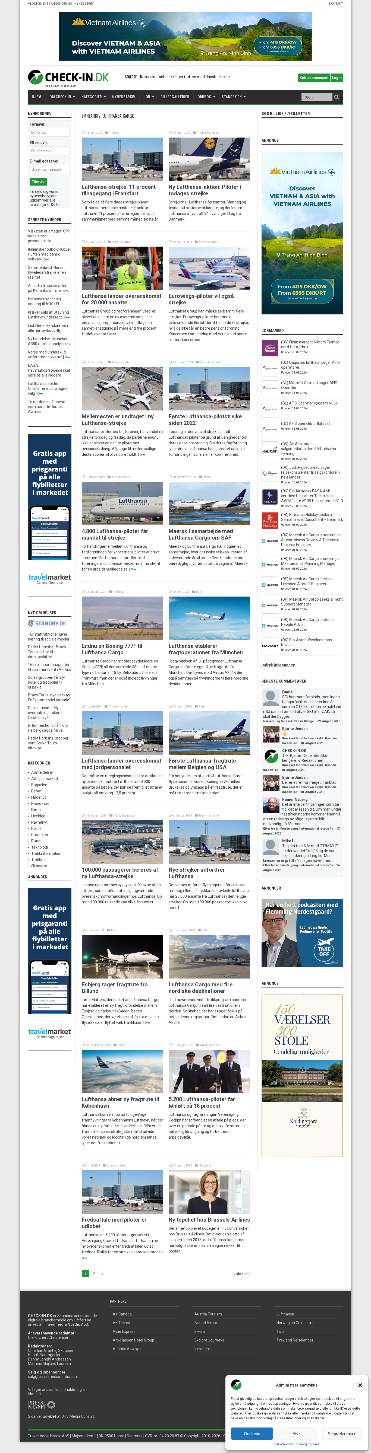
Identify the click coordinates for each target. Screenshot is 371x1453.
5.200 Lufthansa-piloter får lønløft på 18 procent (202, 1102)
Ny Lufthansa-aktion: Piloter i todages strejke (205, 190)
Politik (36, 828)
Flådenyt (118, 591)
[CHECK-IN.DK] (68, 83)
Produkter (39, 835)
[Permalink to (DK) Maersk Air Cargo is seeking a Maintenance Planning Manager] (270, 571)
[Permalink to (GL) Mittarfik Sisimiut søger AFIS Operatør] (270, 396)
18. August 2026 (311, 743)
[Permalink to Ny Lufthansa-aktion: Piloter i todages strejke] (209, 179)
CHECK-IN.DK (294, 750)
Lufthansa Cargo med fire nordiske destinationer (200, 987)
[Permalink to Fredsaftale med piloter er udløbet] (122, 1212)
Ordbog (204, 97)
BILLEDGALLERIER (175, 97)
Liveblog (38, 816)
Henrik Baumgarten (44, 1355)
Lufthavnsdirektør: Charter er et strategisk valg (48, 388)
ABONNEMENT (38, 3)
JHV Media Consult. (78, 1416)
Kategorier (91, 97)
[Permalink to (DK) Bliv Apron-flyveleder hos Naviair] (270, 653)
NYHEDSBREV (84, 3)
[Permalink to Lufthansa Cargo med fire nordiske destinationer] (209, 977)
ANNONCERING (61, 3)
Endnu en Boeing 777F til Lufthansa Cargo (112, 649)
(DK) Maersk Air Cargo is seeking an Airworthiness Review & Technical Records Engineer (311, 540)
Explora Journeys (209, 1340)
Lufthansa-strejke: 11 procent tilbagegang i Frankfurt (119, 190)
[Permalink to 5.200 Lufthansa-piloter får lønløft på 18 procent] (209, 1092)
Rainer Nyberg (295, 799)
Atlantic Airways (127, 1349)
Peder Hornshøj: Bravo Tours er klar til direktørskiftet (47, 652)
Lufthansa (285, 1314)
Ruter (199, 591)
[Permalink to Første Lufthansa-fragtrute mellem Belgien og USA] (209, 753)
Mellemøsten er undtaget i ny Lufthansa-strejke (118, 419)
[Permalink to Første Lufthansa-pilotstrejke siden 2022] (209, 409)
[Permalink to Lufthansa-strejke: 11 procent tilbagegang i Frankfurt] (122, 179)
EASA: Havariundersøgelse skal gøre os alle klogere (49, 370)
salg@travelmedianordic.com (53, 1376)
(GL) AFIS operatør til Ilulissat (305, 423)
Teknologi (39, 847)
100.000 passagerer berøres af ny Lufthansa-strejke (120, 873)
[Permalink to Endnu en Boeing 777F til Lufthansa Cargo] (122, 638)
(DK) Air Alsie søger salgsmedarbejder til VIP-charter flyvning (309, 449)
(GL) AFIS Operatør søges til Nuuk (309, 403)
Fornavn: (37, 124)
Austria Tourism (208, 1314)
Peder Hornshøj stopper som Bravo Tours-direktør (48, 743)
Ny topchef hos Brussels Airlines (209, 1219)
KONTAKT (336, 3)
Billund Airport (206, 1323)
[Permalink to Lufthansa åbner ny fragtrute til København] (122, 1092)
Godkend (252, 1433)
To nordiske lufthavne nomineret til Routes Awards (46, 407)
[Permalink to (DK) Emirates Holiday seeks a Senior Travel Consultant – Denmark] (270, 527)
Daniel (288, 692)
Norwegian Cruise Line (295, 1323)
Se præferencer (342, 1433)
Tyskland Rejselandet (294, 1340)
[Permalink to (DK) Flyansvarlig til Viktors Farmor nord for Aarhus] (270, 355)
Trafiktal (114, 132)
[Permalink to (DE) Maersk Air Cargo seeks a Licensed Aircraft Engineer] (270, 592)
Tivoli (280, 1331)
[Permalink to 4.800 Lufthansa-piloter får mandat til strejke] (122, 524)
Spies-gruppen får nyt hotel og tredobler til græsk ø (46, 682)
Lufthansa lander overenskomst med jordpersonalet (121, 763)
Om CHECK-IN (60, 97)
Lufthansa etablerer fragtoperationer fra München (206, 649)
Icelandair (202, 1349)
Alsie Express (124, 1331)
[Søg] (336, 97)
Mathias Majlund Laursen (49, 1363)
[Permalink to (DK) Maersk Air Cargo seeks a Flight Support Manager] (270, 612)
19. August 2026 (328, 721)
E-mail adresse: (44, 161)
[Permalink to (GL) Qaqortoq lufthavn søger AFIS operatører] (270, 375)
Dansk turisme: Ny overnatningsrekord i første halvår (45, 713)
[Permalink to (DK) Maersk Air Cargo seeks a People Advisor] (270, 632)
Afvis (297, 1433)
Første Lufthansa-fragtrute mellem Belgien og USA (202, 763)
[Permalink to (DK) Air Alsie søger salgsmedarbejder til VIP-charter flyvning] (270, 457)
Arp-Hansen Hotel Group (133, 1340)
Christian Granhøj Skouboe (50, 1350)
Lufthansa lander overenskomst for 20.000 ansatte (121, 299)
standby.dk (232, 97)
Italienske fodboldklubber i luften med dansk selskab (49, 254)
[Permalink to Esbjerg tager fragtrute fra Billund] (122, 977)
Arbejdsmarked (121, 241)
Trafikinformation (208, 132)
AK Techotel (123, 1323)
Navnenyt (205, 1165)
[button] (360, 1385)
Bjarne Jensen (295, 728)
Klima (207, 477)
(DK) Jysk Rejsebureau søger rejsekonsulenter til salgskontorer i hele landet (310, 472)
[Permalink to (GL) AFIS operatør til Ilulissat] (270, 436)
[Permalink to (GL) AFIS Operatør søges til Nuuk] (270, 416)
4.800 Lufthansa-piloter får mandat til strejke (115, 534)
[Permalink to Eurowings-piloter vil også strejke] (209, 288)
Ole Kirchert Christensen (48, 1337)
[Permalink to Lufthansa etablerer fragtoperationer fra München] (209, 638)
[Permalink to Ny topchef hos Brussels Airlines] (209, 1212)
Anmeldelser (42, 772)
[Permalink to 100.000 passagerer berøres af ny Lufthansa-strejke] (122, 862)
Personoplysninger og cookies (297, 1444)
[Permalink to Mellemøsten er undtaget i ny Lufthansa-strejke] (122, 409)
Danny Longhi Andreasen (49, 1359)
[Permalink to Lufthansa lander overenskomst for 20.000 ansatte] (122, 288)
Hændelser (40, 803)
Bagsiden (39, 785)
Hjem (36, 97)
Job (146, 97)
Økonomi (39, 866)
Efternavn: (39, 143)
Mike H (288, 841)
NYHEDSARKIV (123, 97)
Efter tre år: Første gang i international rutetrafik (298, 828)
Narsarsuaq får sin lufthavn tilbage (288, 721)
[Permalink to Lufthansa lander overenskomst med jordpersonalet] (122, 753)
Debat (36, 791)
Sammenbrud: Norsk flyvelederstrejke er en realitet (47, 272)
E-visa (199, 1331)
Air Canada (122, 1314)
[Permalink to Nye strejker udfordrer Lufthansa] (209, 862)
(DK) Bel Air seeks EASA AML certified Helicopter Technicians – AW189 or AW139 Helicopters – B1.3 (312, 496)
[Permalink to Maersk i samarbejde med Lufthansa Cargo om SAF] (209, 524)
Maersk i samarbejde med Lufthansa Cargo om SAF (201, 534)
